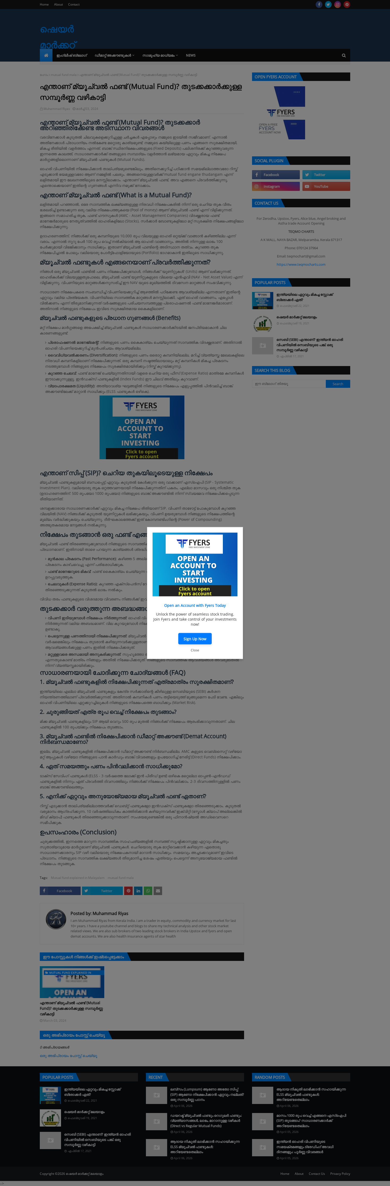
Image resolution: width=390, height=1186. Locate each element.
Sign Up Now (195, 638)
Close (195, 650)
